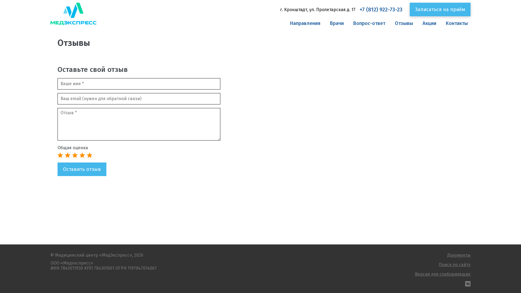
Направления (305, 23)
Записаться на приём (440, 9)
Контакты (457, 23)
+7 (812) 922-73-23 (381, 10)
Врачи (337, 23)
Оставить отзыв (82, 169)
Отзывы (404, 23)
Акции (429, 23)
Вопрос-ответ (369, 23)
